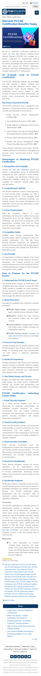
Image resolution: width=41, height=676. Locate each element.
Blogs (9, 17)
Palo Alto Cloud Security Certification (24, 596)
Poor (3, 559)
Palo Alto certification (21, 170)
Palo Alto (15, 54)
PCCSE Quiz (26, 567)
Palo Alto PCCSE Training (13, 586)
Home (4, 17)
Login (26, 3)
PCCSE (22, 564)
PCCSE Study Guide (19, 577)
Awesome (11, 559)
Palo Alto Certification (12, 564)
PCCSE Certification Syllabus (27, 584)
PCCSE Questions (15, 567)
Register (35, 3)
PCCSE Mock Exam (20, 572)
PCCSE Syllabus (25, 581)
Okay (5, 559)
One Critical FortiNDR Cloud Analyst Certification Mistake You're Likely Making (20, 633)
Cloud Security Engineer (20, 579)
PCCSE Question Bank (22, 574)
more (35, 639)
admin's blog (16, 17)
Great (9, 559)
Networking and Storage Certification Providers (22, 670)
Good (7, 559)
